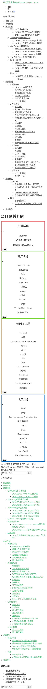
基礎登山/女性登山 (22, 95)
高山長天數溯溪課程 (23, 109)
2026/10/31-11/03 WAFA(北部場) (28, 48)
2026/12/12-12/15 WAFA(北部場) (28, 54)
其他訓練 (13, 73)
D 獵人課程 (14, 170)
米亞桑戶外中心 (9, 470)
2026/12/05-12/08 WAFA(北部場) (28, 51)
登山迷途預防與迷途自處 (15, 676)
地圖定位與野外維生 (23, 93)
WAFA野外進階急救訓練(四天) (27, 115)
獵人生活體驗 (20, 101)
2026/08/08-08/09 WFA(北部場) (27, 32)
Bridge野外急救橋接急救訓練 (27, 142)
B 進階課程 (14, 104)
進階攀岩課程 (20, 129)
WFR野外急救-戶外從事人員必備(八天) (27, 577)
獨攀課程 (18, 126)
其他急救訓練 (15, 60)
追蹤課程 (18, 123)
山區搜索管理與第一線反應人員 (27, 162)
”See (4, 249)
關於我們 (9, 21)
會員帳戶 (9, 209)
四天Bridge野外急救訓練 (20, 37)
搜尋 (29, 473)
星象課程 (18, 159)
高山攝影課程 (20, 156)
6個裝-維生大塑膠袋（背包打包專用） (27, 657)
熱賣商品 (9, 178)
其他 (12, 198)
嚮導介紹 (9, 24)
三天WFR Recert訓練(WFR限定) (23, 57)
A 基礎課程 (14, 84)
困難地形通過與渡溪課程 (25, 131)
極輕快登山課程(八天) (23, 112)
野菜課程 (18, 151)
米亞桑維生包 (20, 201)
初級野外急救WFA (22, 98)
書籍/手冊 (14, 181)
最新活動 (9, 26)
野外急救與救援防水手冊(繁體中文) (29, 195)
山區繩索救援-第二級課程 (25, 167)
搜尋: (3, 472)
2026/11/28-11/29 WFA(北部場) (27, 35)
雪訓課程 (18, 106)
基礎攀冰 (18, 140)
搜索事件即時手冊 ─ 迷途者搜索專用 (27, 643)
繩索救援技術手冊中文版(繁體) (27, 184)
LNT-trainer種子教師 (23, 87)
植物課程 (18, 148)
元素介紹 (9, 81)
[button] (8, 16)
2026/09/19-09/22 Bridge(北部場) (28, 40)
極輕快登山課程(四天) (23, 90)
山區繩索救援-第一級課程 (25, 165)
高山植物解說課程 (12, 671)
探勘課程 (18, 137)
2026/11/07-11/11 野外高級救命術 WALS (29, 530)
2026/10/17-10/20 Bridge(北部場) (28, 43)
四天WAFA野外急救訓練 (19, 46)
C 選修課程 (14, 145)
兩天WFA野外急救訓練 (19, 29)
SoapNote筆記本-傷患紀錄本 (26, 192)
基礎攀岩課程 (20, 134)
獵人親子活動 (20, 153)
